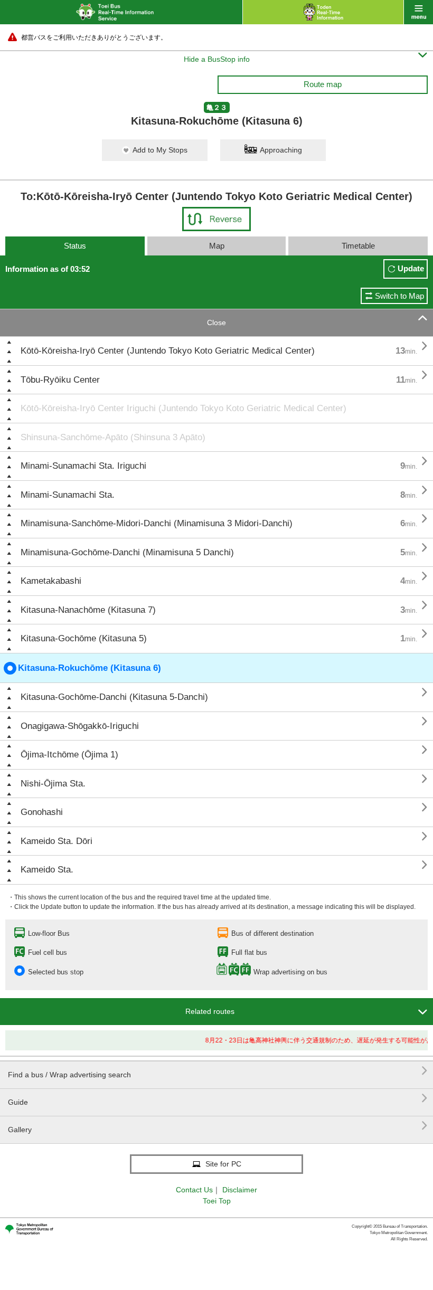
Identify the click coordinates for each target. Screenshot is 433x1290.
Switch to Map (399, 295)
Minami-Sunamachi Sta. (68, 495)
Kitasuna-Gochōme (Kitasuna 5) (84, 638)
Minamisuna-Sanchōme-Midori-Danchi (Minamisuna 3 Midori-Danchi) (157, 523)
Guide (218, 1098)
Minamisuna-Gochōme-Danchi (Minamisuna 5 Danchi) (127, 552)
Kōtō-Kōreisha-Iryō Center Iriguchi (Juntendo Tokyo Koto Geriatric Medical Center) (183, 408)
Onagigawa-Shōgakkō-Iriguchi (80, 726)
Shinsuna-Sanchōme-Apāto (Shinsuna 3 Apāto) (113, 437)
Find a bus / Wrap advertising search (218, 1070)
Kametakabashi (51, 581)
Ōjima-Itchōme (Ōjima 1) (69, 755)
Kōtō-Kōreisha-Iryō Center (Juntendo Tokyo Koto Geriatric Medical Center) (168, 351)
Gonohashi (42, 812)
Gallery (218, 1125)
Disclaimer (239, 1189)
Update (411, 268)
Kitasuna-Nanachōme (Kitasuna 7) (88, 610)
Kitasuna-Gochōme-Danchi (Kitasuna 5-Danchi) (114, 697)
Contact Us (194, 1189)
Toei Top (217, 1201)
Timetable (358, 245)
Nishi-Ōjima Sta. (53, 784)
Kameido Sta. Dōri (56, 841)
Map (216, 245)
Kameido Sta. (47, 870)
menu (418, 12)
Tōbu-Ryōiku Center (60, 380)
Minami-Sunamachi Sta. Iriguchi (83, 466)
